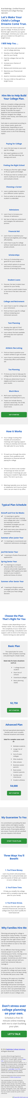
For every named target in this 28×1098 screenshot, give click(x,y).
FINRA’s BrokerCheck (15, 1077)
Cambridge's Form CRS (14, 1069)
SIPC (2, 1061)
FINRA (23, 1059)
